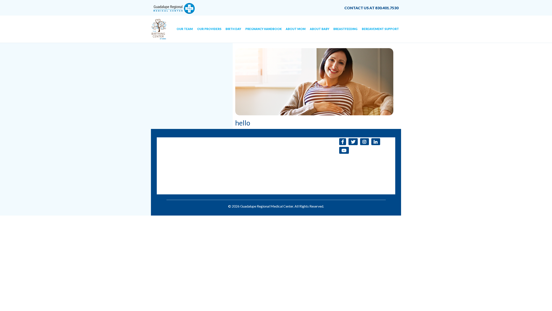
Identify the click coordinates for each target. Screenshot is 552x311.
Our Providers (209, 29)
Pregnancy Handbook (263, 29)
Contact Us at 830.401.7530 (371, 8)
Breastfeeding (345, 29)
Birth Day (233, 29)
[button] (342, 141)
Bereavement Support (380, 29)
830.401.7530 (216, 140)
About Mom (296, 29)
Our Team (185, 29)
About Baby (319, 29)
